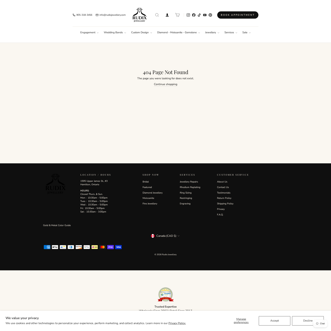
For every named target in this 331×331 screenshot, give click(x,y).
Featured (147, 187)
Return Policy (224, 198)
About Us (222, 181)
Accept (274, 321)
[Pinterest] (210, 15)
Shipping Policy (225, 203)
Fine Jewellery (150, 203)
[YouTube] (205, 15)
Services (229, 32)
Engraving (185, 203)
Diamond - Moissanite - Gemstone (177, 32)
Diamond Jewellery (153, 192)
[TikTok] (199, 15)
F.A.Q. (220, 214)
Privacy (221, 209)
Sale (245, 32)
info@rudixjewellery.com (112, 15)
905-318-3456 (84, 15)
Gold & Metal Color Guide (57, 225)
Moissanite (148, 198)
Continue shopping (165, 84)
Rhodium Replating (190, 187)
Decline (308, 321)
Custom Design (140, 32)
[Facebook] (193, 15)
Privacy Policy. (177, 323)
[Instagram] (188, 15)
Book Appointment (238, 15)
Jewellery (211, 32)
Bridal (146, 181)
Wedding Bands (113, 32)
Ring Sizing (186, 192)
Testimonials (223, 192)
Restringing (186, 198)
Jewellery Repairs (189, 181)
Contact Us (223, 187)
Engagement (88, 32)
